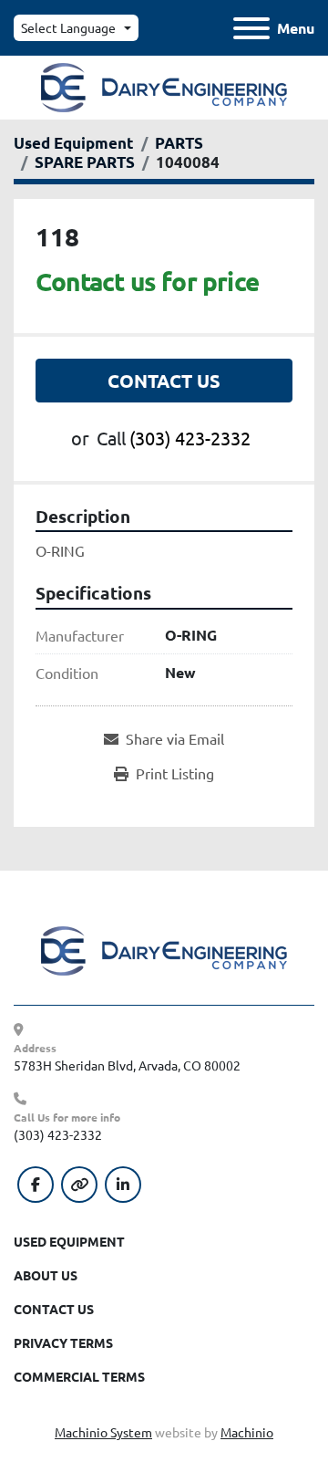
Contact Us (164, 380)
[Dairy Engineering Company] (164, 949)
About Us (45, 1275)
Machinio (246, 1432)
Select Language (68, 27)
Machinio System (103, 1432)
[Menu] (251, 28)
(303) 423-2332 (190, 437)
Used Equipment (69, 1241)
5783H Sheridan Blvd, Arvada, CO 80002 (127, 1065)
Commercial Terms (79, 1376)
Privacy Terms (63, 1342)
